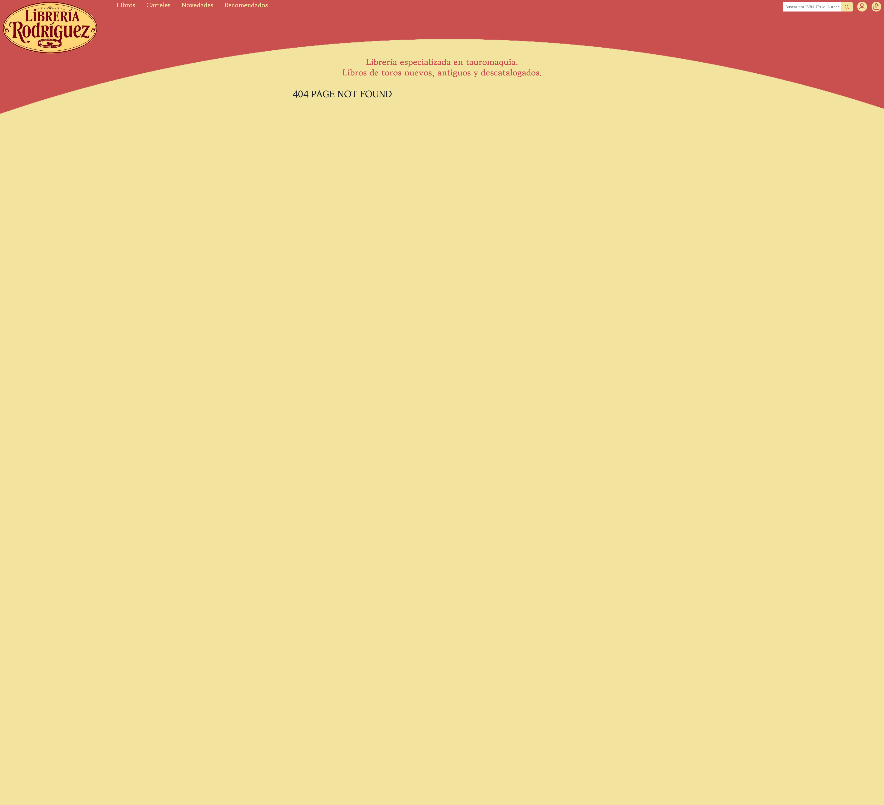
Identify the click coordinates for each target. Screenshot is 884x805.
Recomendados (246, 5)
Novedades (197, 5)
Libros (126, 5)
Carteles (158, 5)
